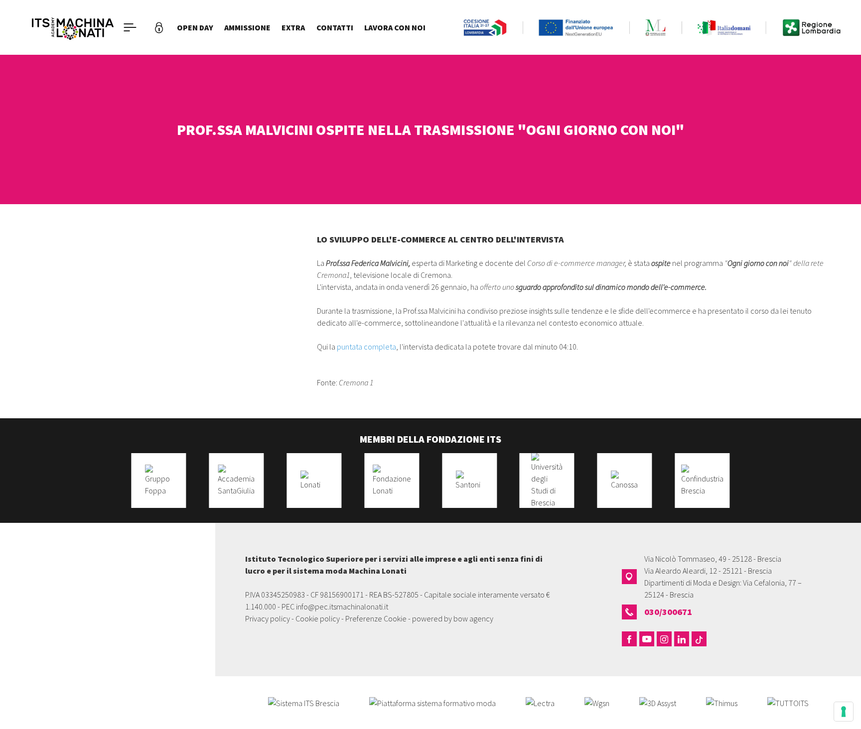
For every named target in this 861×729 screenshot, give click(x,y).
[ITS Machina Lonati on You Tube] (646, 638)
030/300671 (668, 611)
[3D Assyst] (657, 702)
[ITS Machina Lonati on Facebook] (629, 638)
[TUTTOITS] (788, 702)
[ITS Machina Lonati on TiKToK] (699, 638)
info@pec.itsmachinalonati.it (342, 606)
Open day (195, 27)
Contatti (334, 27)
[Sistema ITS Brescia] (303, 702)
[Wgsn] (597, 702)
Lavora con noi (395, 27)
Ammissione (247, 27)
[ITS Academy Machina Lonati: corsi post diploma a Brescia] (73, 27)
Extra (293, 27)
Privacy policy (267, 618)
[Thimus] (721, 702)
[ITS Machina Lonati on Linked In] (681, 638)
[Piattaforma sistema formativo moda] (432, 702)
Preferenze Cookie (376, 618)
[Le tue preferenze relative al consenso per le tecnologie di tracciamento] (843, 711)
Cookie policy (317, 618)
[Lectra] (540, 702)
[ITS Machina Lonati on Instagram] (664, 638)
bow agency (473, 618)
